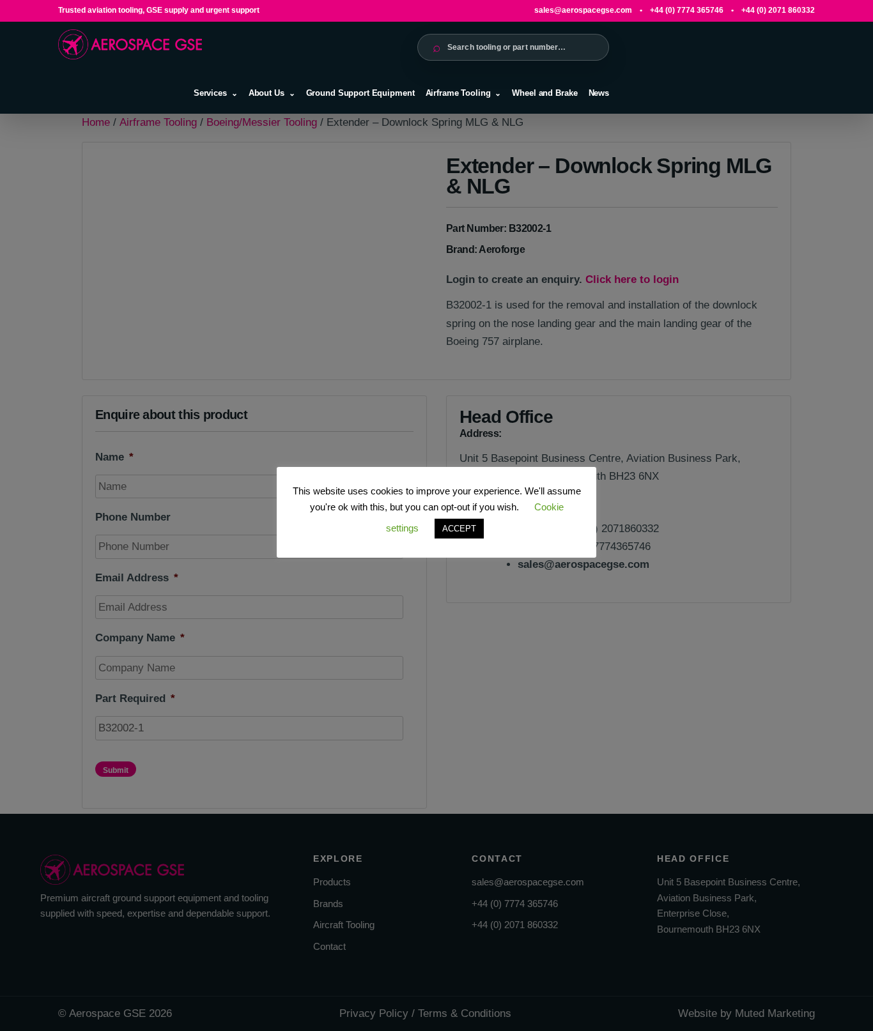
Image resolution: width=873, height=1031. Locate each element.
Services (210, 93)
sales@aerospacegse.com (583, 10)
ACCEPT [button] (459, 528)
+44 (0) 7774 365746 (686, 10)
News (599, 93)
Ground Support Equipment (360, 93)
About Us (266, 93)
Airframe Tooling (458, 93)
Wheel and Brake (544, 93)
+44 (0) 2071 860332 (778, 10)
